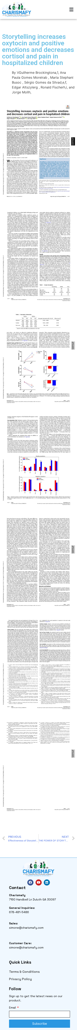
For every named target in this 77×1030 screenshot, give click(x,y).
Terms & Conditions (24, 972)
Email (13, 1007)
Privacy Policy (20, 979)
